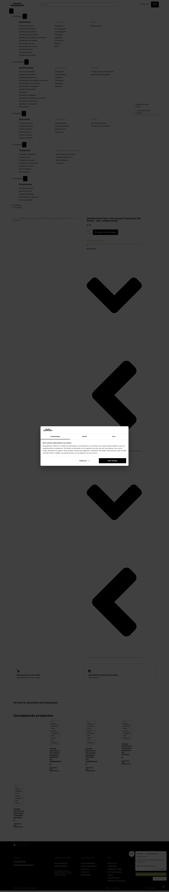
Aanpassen (83, 461)
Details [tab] (84, 436)
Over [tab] (114, 436)
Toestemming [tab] (55, 436)
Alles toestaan (112, 461)
